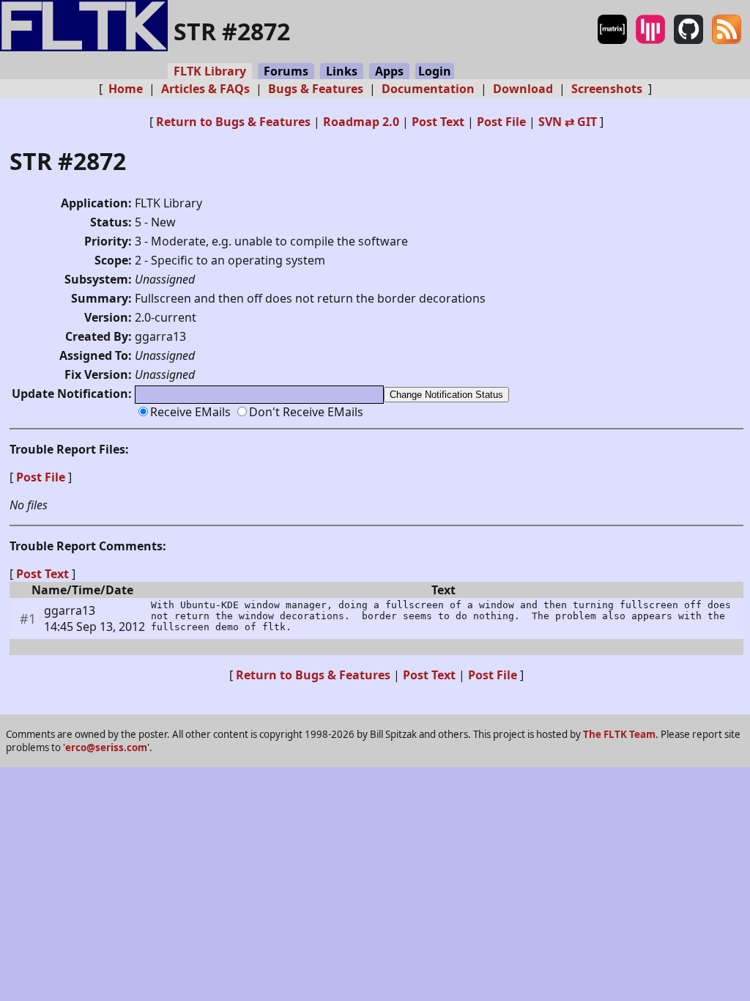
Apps (389, 71)
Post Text (438, 122)
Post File (501, 122)
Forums (286, 71)
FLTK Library (210, 71)
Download (523, 89)
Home (125, 89)
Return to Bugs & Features (233, 122)
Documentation (428, 89)
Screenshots (606, 89)
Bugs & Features (315, 89)
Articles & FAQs (205, 89)
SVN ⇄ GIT (567, 122)
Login (434, 71)
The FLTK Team (619, 734)
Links (341, 71)
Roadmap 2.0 (361, 122)
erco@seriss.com (106, 747)
